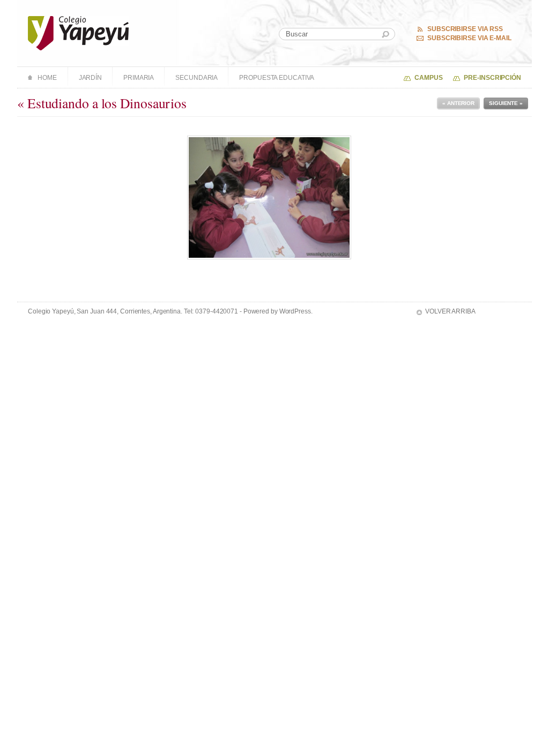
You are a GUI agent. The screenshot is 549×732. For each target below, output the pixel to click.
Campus (428, 77)
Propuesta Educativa (276, 77)
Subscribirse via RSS (465, 29)
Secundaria (196, 77)
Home (47, 77)
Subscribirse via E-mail (469, 38)
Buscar (385, 35)
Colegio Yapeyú (78, 33)
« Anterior (458, 103)
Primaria (138, 77)
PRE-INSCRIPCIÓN (492, 77)
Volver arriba (450, 311)
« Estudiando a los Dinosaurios (102, 103)
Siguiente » (506, 103)
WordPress (295, 311)
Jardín (90, 77)
